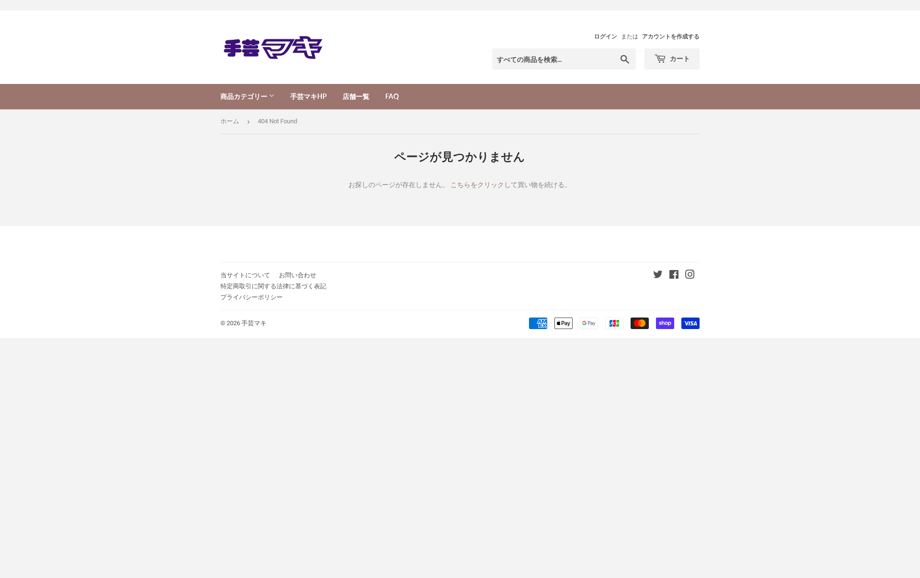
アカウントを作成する (671, 36)
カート (679, 58)
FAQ (392, 96)
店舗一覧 (356, 96)
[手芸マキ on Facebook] (674, 276)
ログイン (605, 36)
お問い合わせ (297, 275)
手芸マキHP (308, 96)
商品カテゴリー (244, 96)
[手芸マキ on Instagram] (690, 276)
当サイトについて (245, 275)
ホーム (229, 121)
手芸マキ (254, 323)
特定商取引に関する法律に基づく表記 (273, 286)
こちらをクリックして (484, 185)
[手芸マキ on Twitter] (658, 276)
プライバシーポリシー (251, 297)
